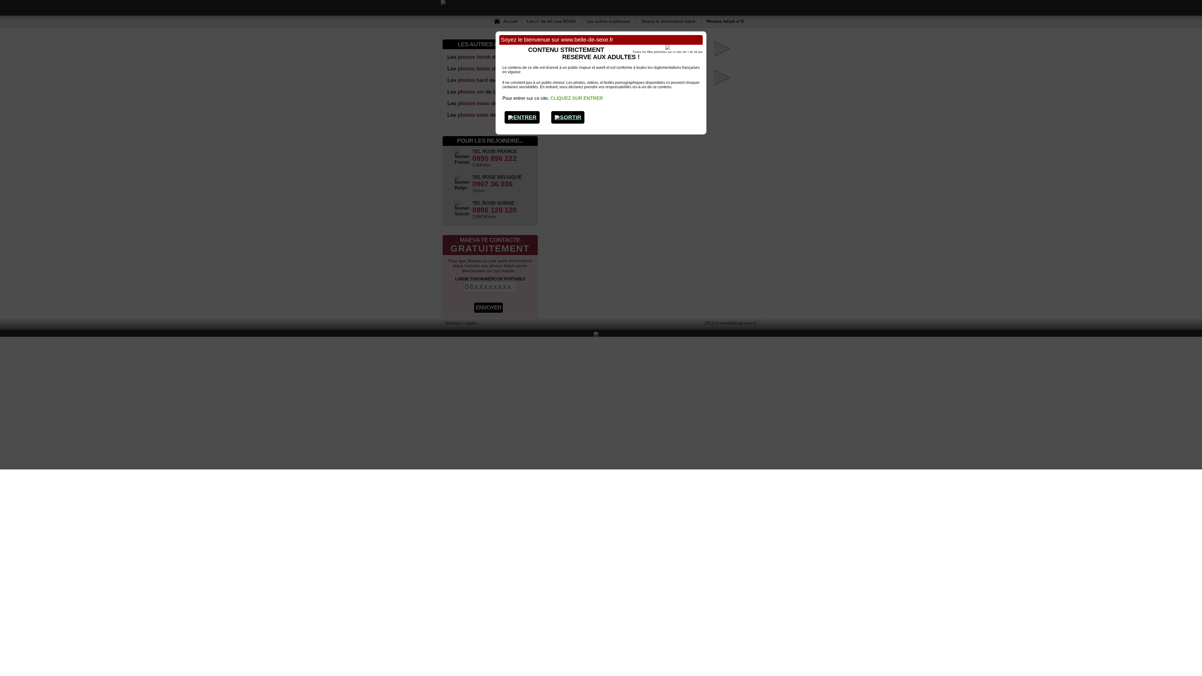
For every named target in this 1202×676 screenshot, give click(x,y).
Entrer (525, 117)
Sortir (570, 117)
